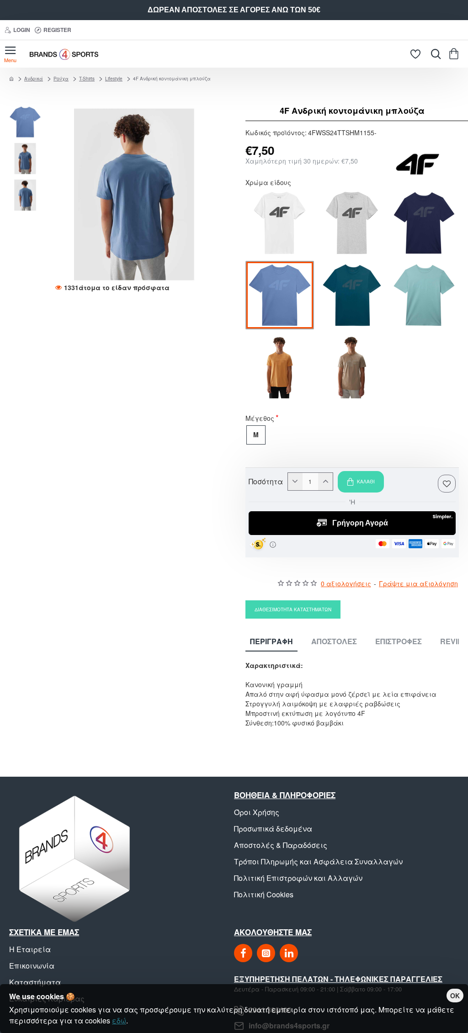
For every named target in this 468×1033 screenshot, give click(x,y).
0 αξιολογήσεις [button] (346, 583)
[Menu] (10, 54)
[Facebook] (243, 953)
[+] (325, 481)
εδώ (119, 1020)
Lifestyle (113, 78)
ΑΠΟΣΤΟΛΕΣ (334, 641)
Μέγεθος (259, 419)
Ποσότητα (266, 481)
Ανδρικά (33, 78)
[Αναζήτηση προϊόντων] (434, 54)
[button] (27, 110)
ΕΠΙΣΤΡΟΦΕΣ (398, 641)
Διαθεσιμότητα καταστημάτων (293, 609)
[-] (295, 481)
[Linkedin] (289, 953)
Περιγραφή (271, 641)
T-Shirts (87, 78)
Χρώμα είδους (268, 183)
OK (455, 995)
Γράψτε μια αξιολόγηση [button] (418, 583)
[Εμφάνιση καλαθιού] (455, 54)
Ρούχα (61, 78)
